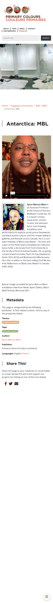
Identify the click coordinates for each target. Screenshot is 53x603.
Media (22, 29)
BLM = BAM (41, 105)
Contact (31, 29)
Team (14, 29)
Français (23, 31)
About (6, 29)
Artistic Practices (10, 322)
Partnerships (9, 31)
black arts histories (10, 331)
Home (5, 105)
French (25, 353)
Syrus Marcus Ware (11, 339)
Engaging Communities (22, 105)
